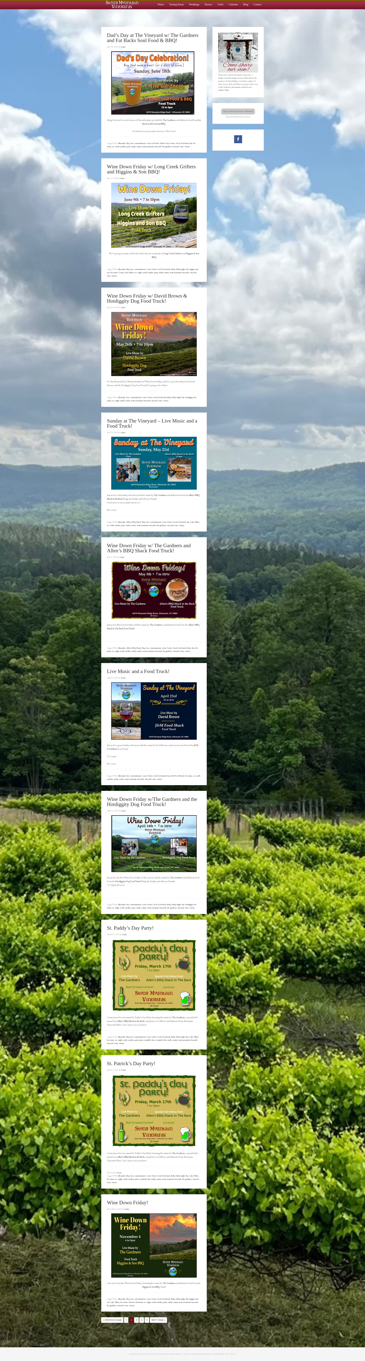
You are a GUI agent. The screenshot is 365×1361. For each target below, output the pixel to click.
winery (187, 146)
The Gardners (169, 120)
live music (114, 272)
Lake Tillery (194, 522)
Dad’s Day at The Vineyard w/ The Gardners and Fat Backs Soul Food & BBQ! (152, 37)
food (178, 143)
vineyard (176, 146)
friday (173, 269)
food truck (185, 143)
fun (191, 143)
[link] (130, 1021)
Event (119, 1172)
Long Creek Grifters (172, 253)
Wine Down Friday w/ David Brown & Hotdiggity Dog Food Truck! (147, 298)
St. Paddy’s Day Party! (130, 928)
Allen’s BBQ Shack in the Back (130, 1156)
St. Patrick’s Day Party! (131, 1063)
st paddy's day (149, 1040)
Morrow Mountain (136, 1302)
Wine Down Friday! (127, 1202)
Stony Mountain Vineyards (122, 4)
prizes (141, 1040)
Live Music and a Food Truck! (138, 671)
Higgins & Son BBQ (151, 1286)
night (140, 272)
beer (132, 143)
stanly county (136, 146)
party (128, 146)
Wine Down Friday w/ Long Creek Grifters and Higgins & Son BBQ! (151, 169)
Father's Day (164, 143)
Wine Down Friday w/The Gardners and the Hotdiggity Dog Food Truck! (152, 801)
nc (113, 146)
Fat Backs (155, 143)
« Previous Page (112, 1320)
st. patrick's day (160, 1040)
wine (182, 146)
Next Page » (158, 1320)
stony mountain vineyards (151, 146)
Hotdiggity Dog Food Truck (128, 881)
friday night (180, 269)
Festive (172, 143)
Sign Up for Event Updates (238, 111)
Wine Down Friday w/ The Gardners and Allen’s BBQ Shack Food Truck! (149, 548)
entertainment (140, 143)
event (148, 143)
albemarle (121, 143)
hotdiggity (189, 397)
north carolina (120, 146)
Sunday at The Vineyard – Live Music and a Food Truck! (152, 423)
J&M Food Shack (177, 775)
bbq (127, 143)
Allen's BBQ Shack (133, 522)
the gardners (167, 146)
